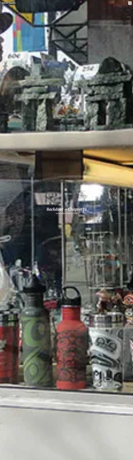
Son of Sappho (8, 3)
